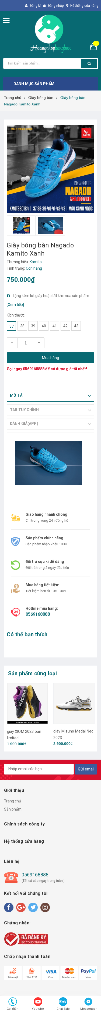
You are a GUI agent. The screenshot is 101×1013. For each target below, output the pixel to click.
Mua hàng (50, 358)
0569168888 (33, 369)
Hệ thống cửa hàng (84, 6)
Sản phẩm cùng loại (32, 673)
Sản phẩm (13, 809)
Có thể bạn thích (27, 634)
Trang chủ (12, 801)
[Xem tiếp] (15, 304)
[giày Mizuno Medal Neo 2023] (74, 703)
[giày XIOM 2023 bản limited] (27, 703)
